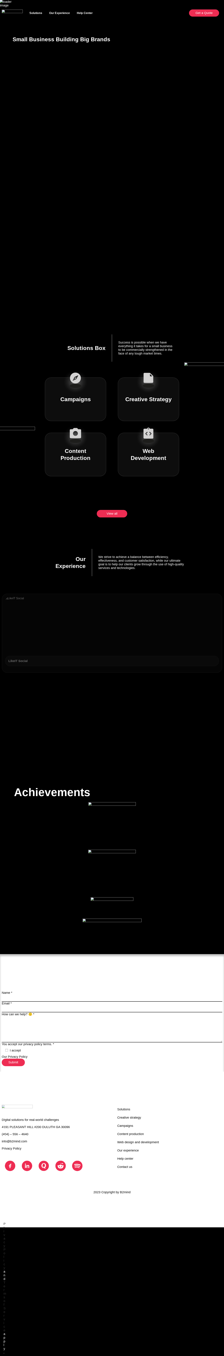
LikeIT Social (18, 661)
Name (7, 992)
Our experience (128, 1150)
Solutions (35, 13)
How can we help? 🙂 (18, 1014)
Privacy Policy (17, 1056)
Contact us (124, 1167)
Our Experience (59, 13)
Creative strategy (129, 1117)
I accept (15, 1050)
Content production (130, 1134)
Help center (125, 1158)
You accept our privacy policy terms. (28, 1044)
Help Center (85, 13)
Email (7, 1003)
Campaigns (125, 1126)
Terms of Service (5, 1306)
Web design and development (138, 1142)
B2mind (125, 1192)
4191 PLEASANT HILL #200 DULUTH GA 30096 (36, 1127)
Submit (13, 1062)
